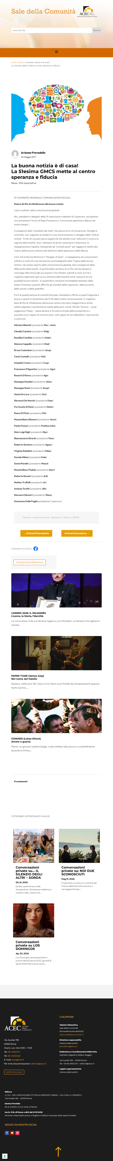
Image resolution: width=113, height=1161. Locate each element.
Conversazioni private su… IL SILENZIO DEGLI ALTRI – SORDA (29, 872)
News (20, 62)
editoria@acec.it (38, 1063)
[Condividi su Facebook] (35, 548)
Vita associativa (27, 183)
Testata (27, 517)
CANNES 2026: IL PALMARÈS (28, 614)
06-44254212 (14, 1055)
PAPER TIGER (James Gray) (27, 677)
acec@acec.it (18, 1059)
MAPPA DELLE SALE (14, 1072)
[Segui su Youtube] (12, 1133)
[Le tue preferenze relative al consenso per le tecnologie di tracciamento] (4, 1156)
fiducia (67, 517)
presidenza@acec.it (68, 1046)
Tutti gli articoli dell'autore (29, 562)
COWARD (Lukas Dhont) (26, 740)
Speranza (56, 517)
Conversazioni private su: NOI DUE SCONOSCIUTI (77, 870)
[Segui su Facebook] (7, 1133)
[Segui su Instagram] (17, 1133)
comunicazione (41, 517)
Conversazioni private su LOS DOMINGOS (28, 945)
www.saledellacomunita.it (71, 1034)
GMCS (76, 517)
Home (14, 62)
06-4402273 (14, 1051)
